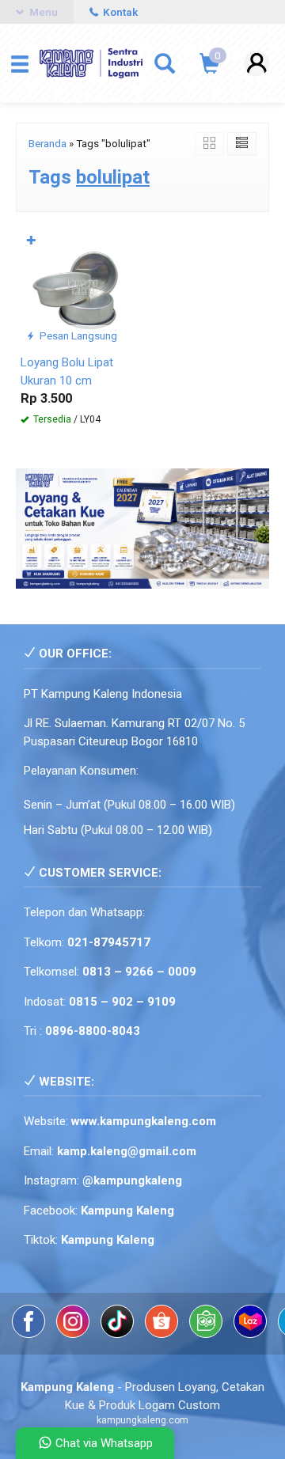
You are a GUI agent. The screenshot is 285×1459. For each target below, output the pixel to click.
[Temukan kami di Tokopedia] (207, 1334)
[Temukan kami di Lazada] (252, 1334)
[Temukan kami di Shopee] (163, 1334)
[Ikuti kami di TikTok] (119, 1334)
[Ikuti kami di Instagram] (74, 1334)
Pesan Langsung (77, 335)
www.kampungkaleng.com (143, 1121)
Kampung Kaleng (107, 1240)
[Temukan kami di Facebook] (30, 1334)
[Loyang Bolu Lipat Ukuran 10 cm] (78, 287)
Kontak (119, 12)
